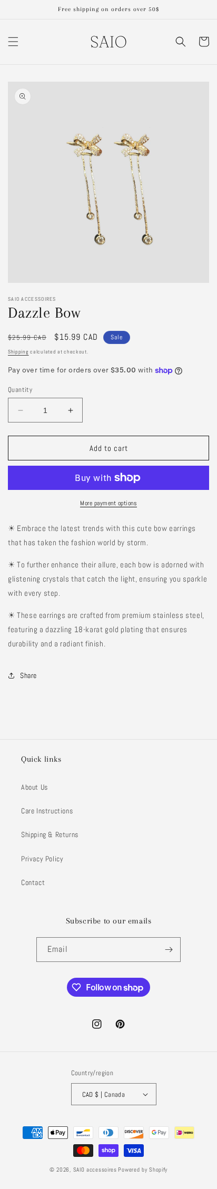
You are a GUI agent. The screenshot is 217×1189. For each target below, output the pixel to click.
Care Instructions (47, 810)
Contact (33, 882)
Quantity (20, 389)
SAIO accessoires (95, 1169)
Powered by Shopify (142, 1169)
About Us (34, 787)
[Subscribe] (168, 949)
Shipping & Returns (49, 834)
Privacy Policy (42, 858)
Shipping (18, 351)
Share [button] (28, 675)
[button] (13, 41)
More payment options (108, 503)
